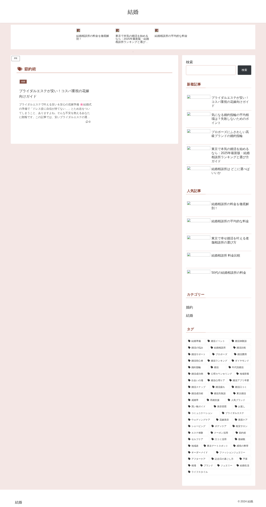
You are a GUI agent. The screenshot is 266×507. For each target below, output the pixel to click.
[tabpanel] (93, 36)
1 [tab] (133, 52)
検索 (189, 62)
